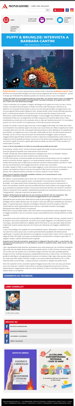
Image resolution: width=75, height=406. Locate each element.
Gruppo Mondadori (60, 403)
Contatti (40, 403)
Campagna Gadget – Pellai (14, 29)
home (26, 45)
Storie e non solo (67, 20)
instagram (72, 10)
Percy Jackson (16, 341)
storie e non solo (34, 45)
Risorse (49, 19)
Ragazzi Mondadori (18, 326)
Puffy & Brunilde (12, 313)
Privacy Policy (61, 401)
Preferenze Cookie (15, 403)
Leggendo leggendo (18, 336)
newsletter (59, 10)
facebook (67, 10)
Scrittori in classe (32, 20)
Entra (69, 403)
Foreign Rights (51, 401)
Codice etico (32, 403)
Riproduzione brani (39, 401)
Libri (12, 20)
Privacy (24, 403)
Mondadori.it (48, 403)
